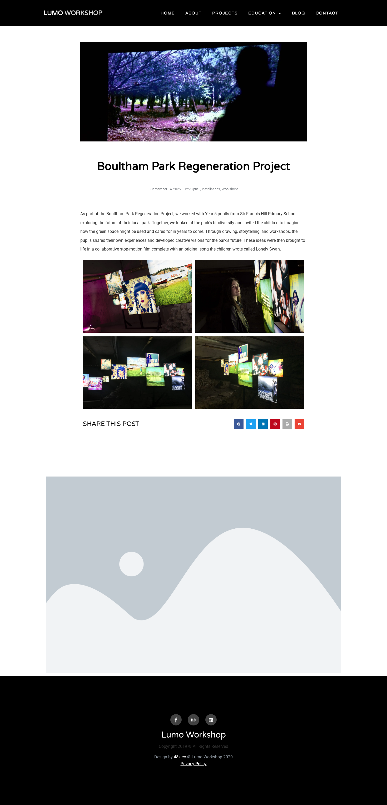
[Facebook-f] (176, 719)
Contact (327, 13)
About (193, 13)
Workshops (230, 189)
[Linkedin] (211, 719)
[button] (239, 424)
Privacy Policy (194, 763)
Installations (211, 189)
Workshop (72, 13)
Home (168, 13)
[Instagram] (193, 719)
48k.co (180, 756)
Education (262, 13)
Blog (298, 13)
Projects (225, 13)
